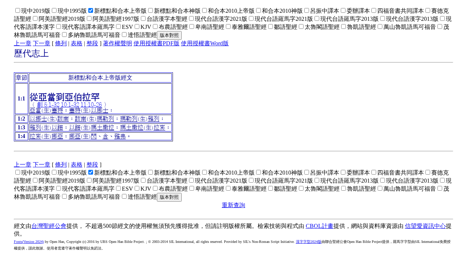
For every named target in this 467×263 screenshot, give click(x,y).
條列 (61, 43)
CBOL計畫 (319, 226)
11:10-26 (91, 104)
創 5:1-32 (48, 104)
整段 (92, 43)
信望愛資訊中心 (425, 226)
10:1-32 (70, 104)
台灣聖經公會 (48, 226)
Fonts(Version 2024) (29, 242)
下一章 (41, 43)
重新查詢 (233, 205)
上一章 (22, 43)
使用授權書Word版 (205, 43)
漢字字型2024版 (308, 242)
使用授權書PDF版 (157, 43)
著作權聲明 (117, 43)
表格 (76, 43)
